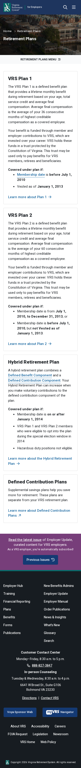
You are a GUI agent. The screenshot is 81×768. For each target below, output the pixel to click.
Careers (60, 726)
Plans (7, 609)
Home (7, 31)
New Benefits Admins (59, 586)
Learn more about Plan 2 (27, 343)
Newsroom (60, 734)
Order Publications (57, 609)
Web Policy (48, 742)
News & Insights (55, 617)
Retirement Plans (28, 31)
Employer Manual (56, 601)
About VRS (18, 726)
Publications (12, 633)
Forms (7, 625)
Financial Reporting (16, 601)
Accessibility (40, 726)
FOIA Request (17, 734)
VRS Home (27, 742)
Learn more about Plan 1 (27, 197)
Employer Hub (13, 586)
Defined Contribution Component (34, 380)
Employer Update (56, 593)
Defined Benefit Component (30, 375)
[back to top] (70, 757)
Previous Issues (38, 559)
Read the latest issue (25, 539)
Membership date (31, 174)
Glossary (50, 633)
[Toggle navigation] (74, 7)
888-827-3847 (42, 665)
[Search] (65, 7)
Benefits (9, 617)
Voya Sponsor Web (20, 712)
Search (49, 641)
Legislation (40, 734)
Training (9, 593)
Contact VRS (50, 698)
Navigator (67, 712)
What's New (52, 625)
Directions (29, 698)
